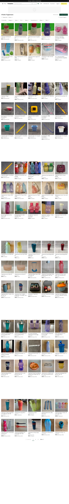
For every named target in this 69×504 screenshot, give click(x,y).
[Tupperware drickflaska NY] (7, 29)
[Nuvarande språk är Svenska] (38, 4)
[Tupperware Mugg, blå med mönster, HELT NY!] (7, 366)
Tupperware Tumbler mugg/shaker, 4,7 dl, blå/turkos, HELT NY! (7, 413)
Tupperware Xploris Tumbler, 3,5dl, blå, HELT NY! (7, 295)
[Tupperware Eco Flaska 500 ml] (48, 425)
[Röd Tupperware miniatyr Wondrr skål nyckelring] (7, 108)
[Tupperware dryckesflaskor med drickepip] (21, 168)
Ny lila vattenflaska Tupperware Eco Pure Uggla (47, 334)
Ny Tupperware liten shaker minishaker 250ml (20, 216)
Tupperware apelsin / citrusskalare (21, 135)
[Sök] (32, 4)
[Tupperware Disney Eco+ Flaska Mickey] (34, 187)
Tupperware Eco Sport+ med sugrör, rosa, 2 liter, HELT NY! (60, 275)
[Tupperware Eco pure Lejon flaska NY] (21, 247)
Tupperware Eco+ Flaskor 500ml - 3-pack (7, 196)
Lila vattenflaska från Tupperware (48, 96)
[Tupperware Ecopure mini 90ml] (61, 207)
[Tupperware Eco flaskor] (34, 405)
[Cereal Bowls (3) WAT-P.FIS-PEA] (48, 49)
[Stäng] (68, 1)
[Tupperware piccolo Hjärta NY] (7, 267)
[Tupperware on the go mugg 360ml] (34, 425)
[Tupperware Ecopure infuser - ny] (34, 346)
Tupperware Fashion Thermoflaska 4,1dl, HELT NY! (7, 433)
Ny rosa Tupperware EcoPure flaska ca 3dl (6, 216)
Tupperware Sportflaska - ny (20, 353)
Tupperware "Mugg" (5, 96)
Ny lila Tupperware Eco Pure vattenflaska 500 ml (60, 334)
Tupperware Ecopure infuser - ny (34, 353)
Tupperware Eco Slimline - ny (47, 353)
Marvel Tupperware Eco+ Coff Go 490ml (21, 57)
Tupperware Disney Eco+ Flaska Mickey (34, 196)
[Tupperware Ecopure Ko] (48, 29)
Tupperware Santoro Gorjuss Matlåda (60, 176)
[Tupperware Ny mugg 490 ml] (21, 405)
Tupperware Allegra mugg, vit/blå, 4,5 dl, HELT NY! (34, 275)
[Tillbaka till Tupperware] (2, 17)
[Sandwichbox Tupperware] (34, 286)
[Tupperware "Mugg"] (7, 88)
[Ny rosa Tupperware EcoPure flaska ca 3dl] (7, 207)
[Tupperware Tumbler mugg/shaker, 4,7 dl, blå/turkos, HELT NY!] (7, 405)
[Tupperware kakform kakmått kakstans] (34, 108)
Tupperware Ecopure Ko (46, 36)
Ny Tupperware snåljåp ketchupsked (46, 116)
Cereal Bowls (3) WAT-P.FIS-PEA (47, 56)
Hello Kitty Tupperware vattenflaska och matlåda (59, 37)
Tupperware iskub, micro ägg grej (7, 135)
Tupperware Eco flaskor (32, 412)
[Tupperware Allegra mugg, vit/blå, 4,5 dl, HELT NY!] (34, 267)
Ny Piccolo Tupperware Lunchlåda (48, 294)
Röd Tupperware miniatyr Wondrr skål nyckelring (7, 116)
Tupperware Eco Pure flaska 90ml (7, 254)
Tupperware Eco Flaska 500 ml (47, 432)
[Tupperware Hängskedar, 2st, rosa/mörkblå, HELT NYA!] (21, 425)
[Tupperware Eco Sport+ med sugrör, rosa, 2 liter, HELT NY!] (61, 267)
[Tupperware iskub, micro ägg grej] (7, 128)
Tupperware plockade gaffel (20, 115)
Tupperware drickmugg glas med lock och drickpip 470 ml (7, 334)
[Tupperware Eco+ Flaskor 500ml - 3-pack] (7, 187)
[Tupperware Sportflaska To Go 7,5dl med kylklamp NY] (7, 49)
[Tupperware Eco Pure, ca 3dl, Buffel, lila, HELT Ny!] (21, 366)
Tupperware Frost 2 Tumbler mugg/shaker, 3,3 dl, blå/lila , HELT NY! (21, 295)
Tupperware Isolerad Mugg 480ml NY (48, 255)
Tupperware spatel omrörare (60, 115)
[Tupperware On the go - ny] (61, 425)
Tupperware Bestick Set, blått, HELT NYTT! (47, 413)
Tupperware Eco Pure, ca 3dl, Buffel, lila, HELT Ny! (20, 374)
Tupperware (5, 17)
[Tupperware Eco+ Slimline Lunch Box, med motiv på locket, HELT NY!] (48, 366)
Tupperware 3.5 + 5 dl (32, 96)
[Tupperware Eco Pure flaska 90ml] (7, 247)
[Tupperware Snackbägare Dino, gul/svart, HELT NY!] (61, 366)
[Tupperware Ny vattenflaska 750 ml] (61, 88)
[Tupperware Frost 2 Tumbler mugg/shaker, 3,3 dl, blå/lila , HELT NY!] (21, 286)
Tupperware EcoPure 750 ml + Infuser (20, 97)
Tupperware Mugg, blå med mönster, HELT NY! (6, 374)
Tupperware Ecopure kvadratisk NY (20, 37)
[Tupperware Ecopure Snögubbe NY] (34, 29)
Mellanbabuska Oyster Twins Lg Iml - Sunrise (61, 196)
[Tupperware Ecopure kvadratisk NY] (21, 29)
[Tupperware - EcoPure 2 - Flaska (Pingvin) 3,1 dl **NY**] (48, 207)
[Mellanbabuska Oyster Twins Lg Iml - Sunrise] (61, 187)
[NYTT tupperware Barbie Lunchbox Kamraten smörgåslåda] (61, 49)
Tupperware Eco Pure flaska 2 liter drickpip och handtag (7, 354)
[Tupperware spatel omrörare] (61, 108)
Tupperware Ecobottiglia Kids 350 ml (48, 176)
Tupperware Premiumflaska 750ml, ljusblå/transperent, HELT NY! (48, 275)
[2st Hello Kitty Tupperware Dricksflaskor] (34, 207)
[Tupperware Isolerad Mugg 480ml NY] (48, 247)
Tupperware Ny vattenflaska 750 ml (61, 97)
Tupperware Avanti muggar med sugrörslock (34, 57)
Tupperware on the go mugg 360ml (33, 433)
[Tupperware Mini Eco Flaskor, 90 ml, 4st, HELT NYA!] (61, 405)
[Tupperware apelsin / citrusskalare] (21, 128)
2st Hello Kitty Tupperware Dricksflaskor (33, 216)
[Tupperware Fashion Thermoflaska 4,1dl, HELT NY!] (7, 425)
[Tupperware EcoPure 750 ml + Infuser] (21, 88)
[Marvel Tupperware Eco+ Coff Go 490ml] (21, 49)
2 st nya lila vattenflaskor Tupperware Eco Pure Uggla (33, 334)
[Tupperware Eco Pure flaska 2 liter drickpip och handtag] (7, 346)
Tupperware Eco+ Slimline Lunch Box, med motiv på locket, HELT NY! (47, 374)
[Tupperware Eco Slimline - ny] (48, 346)
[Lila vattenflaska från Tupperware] (48, 88)
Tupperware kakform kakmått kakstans (33, 116)
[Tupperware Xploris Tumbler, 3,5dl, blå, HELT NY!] (7, 286)
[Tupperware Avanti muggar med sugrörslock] (34, 49)
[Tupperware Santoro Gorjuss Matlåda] (61, 168)
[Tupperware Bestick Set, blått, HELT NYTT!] (48, 405)
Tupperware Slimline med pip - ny (61, 353)
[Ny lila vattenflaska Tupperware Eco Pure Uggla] (48, 326)
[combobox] (23, 4)
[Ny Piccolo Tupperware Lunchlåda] (48, 286)
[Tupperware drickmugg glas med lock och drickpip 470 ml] (7, 326)
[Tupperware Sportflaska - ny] (21, 346)
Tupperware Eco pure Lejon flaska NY (21, 255)
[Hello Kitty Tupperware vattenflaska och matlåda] (61, 29)
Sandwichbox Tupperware (33, 294)
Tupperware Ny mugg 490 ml (20, 412)
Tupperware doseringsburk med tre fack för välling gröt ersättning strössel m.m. (61, 295)
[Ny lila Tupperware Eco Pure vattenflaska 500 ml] (61, 326)
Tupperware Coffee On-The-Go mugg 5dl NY (34, 255)
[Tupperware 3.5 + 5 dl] (34, 88)
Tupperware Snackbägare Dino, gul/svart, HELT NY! (61, 374)
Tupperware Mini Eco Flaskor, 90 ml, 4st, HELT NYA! (61, 413)
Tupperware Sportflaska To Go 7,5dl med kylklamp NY (6, 57)
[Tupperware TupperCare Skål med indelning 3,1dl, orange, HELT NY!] (34, 366)
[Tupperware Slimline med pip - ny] (61, 346)
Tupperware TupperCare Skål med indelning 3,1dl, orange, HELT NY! (34, 374)
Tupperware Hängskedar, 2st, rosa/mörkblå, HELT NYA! (20, 433)
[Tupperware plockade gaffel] (21, 108)
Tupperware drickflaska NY (6, 36)
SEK (41, 3)
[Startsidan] (10, 4)
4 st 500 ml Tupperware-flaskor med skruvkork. (34, 176)
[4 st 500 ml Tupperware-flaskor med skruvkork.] (34, 168)
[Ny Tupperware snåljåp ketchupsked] (48, 108)
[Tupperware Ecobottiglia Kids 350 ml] (48, 168)
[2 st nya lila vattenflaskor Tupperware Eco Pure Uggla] (34, 326)
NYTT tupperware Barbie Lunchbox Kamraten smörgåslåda (61, 57)
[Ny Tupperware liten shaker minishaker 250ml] (21, 207)
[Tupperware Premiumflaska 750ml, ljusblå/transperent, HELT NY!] (48, 267)
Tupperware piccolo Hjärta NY (6, 274)
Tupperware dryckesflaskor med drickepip (20, 176)
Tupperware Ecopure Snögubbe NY (34, 37)
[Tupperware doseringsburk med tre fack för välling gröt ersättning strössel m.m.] (61, 286)
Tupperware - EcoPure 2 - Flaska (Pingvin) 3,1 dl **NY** (47, 216)
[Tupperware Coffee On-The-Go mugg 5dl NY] (34, 247)
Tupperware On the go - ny (60, 432)
